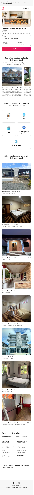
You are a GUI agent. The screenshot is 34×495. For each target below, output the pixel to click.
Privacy (8, 487)
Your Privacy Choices (21, 487)
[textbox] (9, 44)
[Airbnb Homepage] (3, 8)
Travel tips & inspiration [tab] (21, 436)
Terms (13, 487)
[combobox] (16, 38)
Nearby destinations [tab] (7, 436)
